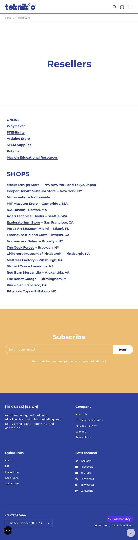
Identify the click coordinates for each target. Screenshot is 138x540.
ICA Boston (16, 210)
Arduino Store (18, 139)
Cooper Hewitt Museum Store (31, 191)
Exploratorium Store (23, 222)
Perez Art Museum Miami (28, 229)
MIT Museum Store (22, 204)
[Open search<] (114, 7)
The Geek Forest (20, 247)
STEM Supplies (19, 145)
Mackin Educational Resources (32, 157)
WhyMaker (16, 126)
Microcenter (17, 197)
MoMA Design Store (23, 185)
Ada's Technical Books (25, 216)
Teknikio (125, 525)
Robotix (13, 151)
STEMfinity (16, 132)
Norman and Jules (22, 241)
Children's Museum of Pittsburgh (34, 254)
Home (8, 17)
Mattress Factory (21, 260)
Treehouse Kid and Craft (27, 235)
